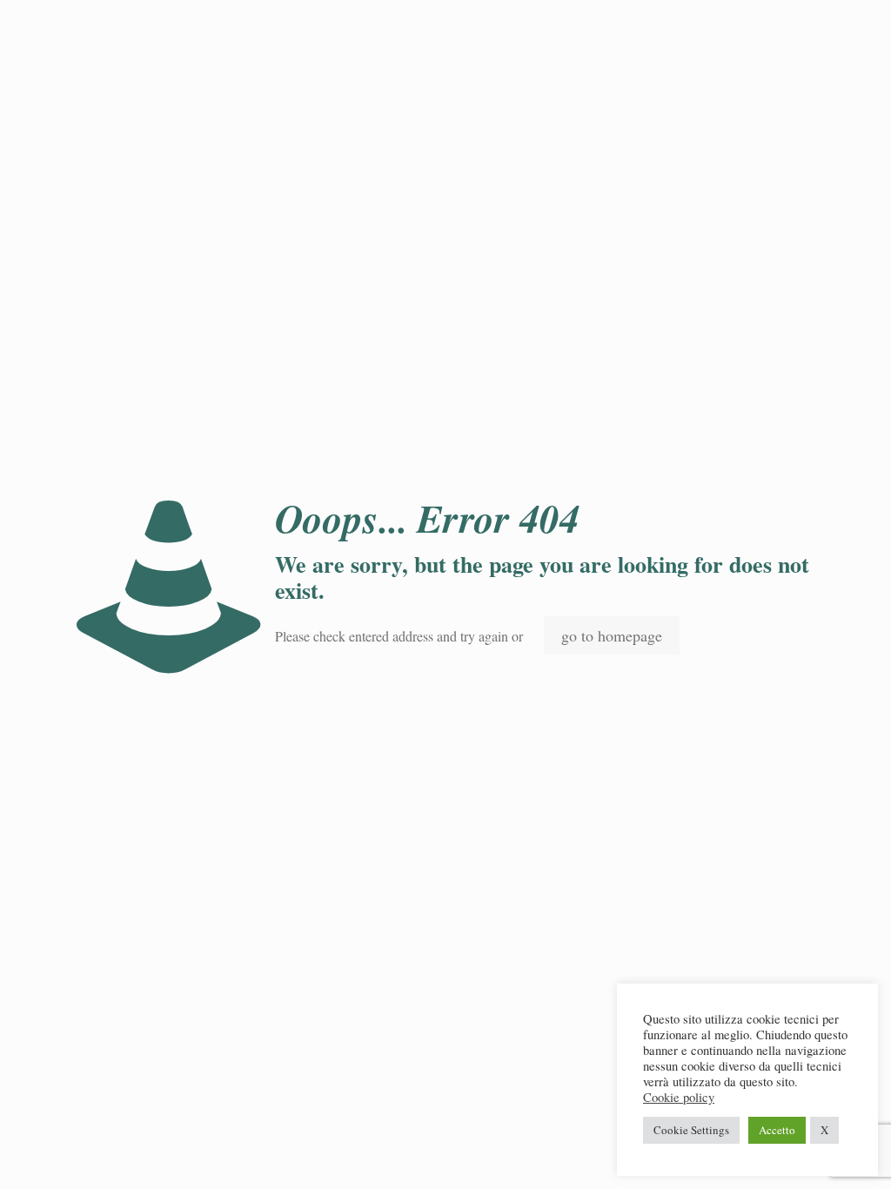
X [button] (824, 1130)
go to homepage (611, 635)
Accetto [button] (777, 1130)
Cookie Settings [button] (691, 1130)
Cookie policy (678, 1097)
